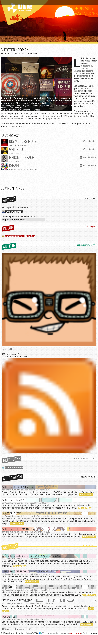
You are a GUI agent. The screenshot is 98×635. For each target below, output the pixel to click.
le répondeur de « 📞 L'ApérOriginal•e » (62, 116)
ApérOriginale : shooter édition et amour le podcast (31, 555)
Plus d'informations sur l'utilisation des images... (21, 110)
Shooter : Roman (14, 467)
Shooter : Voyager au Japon (17, 487)
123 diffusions (89, 165)
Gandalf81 (78, 91)
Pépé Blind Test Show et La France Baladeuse (27, 571)
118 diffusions (89, 157)
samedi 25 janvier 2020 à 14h (20, 236)
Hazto (89, 91)
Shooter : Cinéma (11, 513)
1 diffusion (91, 141)
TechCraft (8, 587)
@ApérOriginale (53, 118)
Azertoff (86, 88)
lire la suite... (86, 494)
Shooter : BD (87, 66)
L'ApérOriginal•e (14, 212)
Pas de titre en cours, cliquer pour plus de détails (25, 1)
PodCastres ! (9, 616)
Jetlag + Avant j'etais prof (17, 600)
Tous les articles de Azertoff (17, 629)
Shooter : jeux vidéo (13, 500)
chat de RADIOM (14, 118)
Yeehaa (45, 633)
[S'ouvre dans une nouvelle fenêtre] (94, 633)
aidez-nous (75, 633)
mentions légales (59, 633)
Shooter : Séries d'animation (18, 529)
